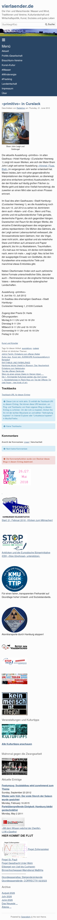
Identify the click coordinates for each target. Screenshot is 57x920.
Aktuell (5, 51)
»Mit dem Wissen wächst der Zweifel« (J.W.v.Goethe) (21, 829)
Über (4, 93)
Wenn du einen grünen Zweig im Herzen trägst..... (23, 374)
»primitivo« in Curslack (21, 103)
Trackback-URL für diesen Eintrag (16, 394)
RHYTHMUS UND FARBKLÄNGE (16, 362)
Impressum (7, 88)
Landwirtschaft (9, 83)
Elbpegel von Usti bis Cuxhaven (18, 866)
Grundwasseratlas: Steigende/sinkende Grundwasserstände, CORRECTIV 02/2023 (24, 878)
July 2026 (7, 896)
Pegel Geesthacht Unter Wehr (17, 863)
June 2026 (7, 900)
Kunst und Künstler (10, 343)
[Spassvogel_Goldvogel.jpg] (15, 128)
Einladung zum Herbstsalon (13, 368)
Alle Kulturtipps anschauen (17, 744)
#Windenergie (9, 74)
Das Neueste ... (10, 903)
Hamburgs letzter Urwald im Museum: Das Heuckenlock (25, 365)
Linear (26, 442)
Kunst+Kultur (8, 65)
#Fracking (7, 79)
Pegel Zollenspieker (38, 849)
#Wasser (6, 69)
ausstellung (27, 348)
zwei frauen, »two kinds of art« (15, 382)
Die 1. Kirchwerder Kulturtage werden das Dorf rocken (24, 376)
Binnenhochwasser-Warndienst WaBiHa (22, 870)
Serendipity (26, 916)
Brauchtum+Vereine (12, 60)
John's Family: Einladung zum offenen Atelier (21, 354)
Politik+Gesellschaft (12, 55)
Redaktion (21, 108)
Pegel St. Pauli (9, 859)
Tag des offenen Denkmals (13, 371)
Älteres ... (6, 907)
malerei (36, 348)
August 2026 (8, 893)
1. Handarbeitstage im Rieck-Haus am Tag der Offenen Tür (26, 379)
